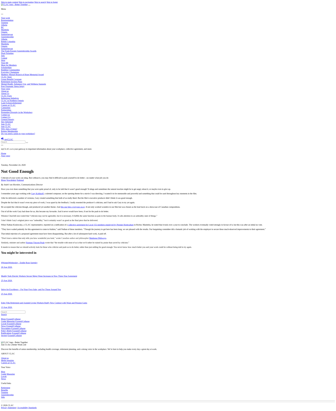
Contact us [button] (5, 115)
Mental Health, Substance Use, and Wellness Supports (23, 84)
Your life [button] (4, 63)
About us (5, 358)
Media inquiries (7, 360)
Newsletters (11, 180)
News (3, 326)
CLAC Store (6, 77)
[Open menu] (29, 5)
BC (2, 27)
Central (4, 58)
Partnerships (6, 110)
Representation (7, 20)
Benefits (4, 390)
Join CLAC (6, 126)
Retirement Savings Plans (11, 82)
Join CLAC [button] (6, 124)
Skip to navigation (26, 2)
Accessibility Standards (27, 408)
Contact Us (5, 117)
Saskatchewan (7, 34)
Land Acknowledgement (11, 103)
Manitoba (5, 30)
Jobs (3, 56)
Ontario (4, 32)
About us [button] (5, 91)
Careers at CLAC (8, 105)
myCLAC (9, 139)
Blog (3, 372)
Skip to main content (9, 2)
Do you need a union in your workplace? (18, 133)
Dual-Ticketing (7, 53)
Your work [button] (5, 18)
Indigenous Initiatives (10, 98)
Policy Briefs (6, 331)
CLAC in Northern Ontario (12, 100)
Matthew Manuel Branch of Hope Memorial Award (22, 74)
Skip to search (40, 2)
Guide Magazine (8, 321)
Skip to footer (52, 2)
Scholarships (6, 67)
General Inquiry (7, 119)
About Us (5, 93)
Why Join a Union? (9, 129)
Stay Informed (7, 122)
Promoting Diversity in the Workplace (16, 112)
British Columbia (8, 41)
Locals (4, 324)
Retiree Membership (9, 131)
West (3, 60)
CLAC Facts (6, 96)
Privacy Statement (8, 408)
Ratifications (6, 333)
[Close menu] (2, 14)
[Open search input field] (2, 145)
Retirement (5, 388)
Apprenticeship (7, 37)
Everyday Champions (10, 72)
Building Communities (10, 70)
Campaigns (5, 108)
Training (4, 23)
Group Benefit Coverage (11, 79)
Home (3, 153)
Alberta (4, 25)
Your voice (5, 89)
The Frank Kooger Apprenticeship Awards (18, 51)
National (20, 180)
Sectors (4, 335)
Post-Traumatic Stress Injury (12, 86)
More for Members (9, 65)
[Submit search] (27, 142)
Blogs (3, 180)
